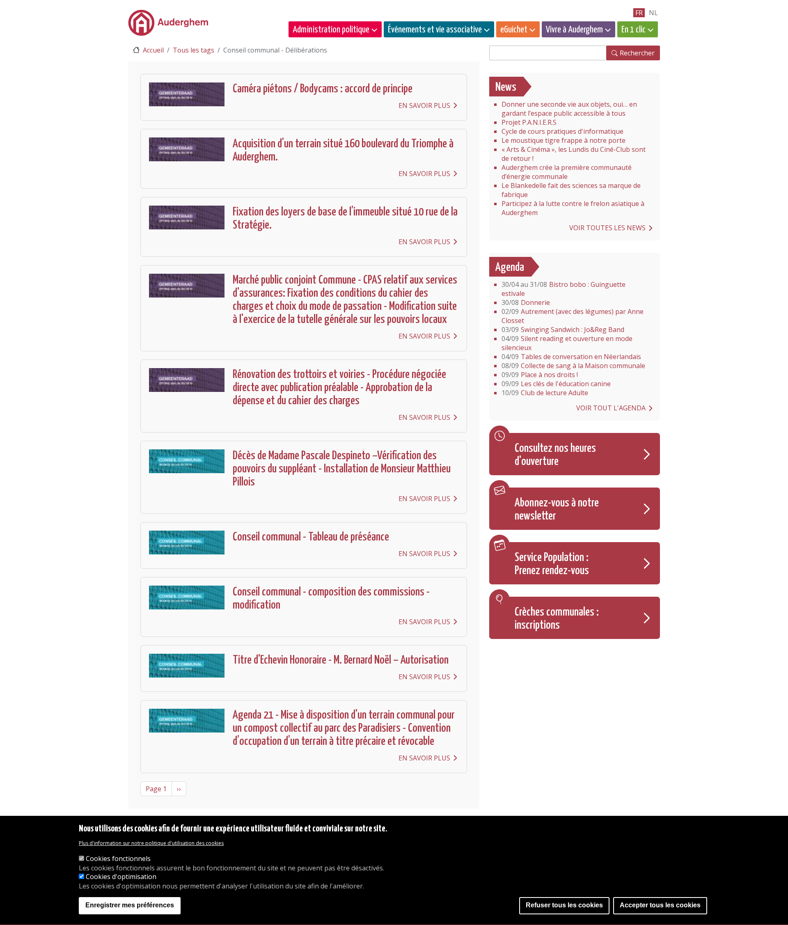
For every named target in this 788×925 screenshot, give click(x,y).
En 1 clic (633, 29)
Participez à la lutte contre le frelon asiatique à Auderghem (573, 208)
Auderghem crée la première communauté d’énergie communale (567, 172)
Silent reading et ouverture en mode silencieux (567, 343)
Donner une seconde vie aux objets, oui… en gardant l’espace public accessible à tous (569, 109)
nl (653, 12)
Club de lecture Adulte (545, 392)
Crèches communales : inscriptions (557, 619)
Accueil (153, 50)
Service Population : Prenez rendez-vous (552, 564)
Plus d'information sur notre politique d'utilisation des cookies (151, 843)
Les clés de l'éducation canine (556, 383)
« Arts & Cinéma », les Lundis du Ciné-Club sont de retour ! (574, 154)
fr (639, 12)
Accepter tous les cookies (660, 905)
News (505, 87)
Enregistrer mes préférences (129, 905)
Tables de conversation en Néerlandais (571, 356)
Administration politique (331, 29)
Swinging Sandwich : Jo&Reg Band (563, 329)
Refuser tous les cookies (564, 905)
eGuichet (513, 29)
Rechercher (637, 52)
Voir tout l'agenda (611, 407)
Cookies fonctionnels (118, 858)
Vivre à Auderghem (574, 29)
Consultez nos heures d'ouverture (555, 455)
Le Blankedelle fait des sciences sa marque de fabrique (571, 190)
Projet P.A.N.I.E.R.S (529, 122)
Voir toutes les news (607, 227)
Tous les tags (193, 50)
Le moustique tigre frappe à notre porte (563, 140)
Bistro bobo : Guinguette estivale (563, 289)
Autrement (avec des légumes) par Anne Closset (573, 316)
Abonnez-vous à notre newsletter (557, 509)
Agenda (509, 267)
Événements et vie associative (435, 29)
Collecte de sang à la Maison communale (573, 365)
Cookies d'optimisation (121, 876)
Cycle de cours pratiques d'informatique (562, 131)
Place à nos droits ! (540, 374)
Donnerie (526, 302)
